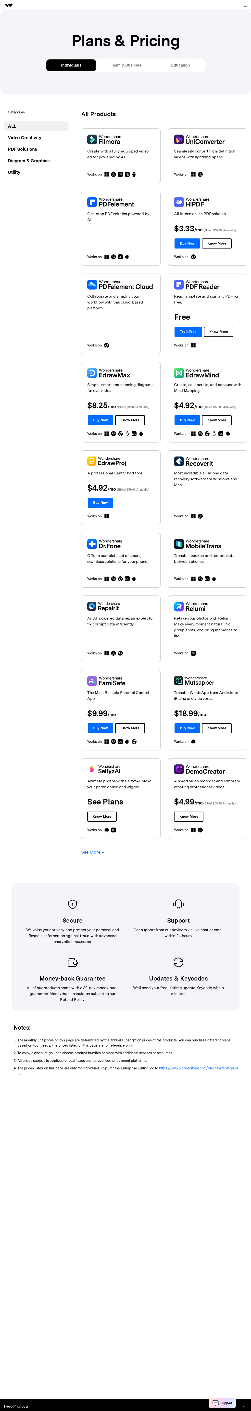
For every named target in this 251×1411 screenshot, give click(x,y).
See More (91, 852)
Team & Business (126, 65)
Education (180, 65)
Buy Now (187, 243)
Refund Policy (72, 999)
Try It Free (188, 332)
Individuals (71, 65)
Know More (216, 243)
